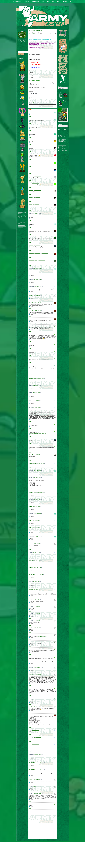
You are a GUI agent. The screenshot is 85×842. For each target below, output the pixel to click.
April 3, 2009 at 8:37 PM (38, 286)
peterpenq (30, 506)
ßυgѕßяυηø (30, 197)
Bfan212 (30, 204)
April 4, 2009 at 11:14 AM (40, 762)
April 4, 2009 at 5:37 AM (36, 392)
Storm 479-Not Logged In (33, 260)
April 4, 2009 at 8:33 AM (37, 589)
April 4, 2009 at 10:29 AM (37, 737)
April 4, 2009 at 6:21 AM (37, 477)
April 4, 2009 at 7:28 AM (37, 536)
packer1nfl (30, 779)
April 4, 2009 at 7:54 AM (40, 574)
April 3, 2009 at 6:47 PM (37, 190)
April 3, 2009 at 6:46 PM (35, 183)
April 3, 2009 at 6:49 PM (37, 197)
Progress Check (32, 106)
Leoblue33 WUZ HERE (32, 463)
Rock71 (30, 520)
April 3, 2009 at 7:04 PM (36, 213)
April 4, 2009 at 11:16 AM (40, 769)
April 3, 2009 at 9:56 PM (37, 302)
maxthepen (30, 634)
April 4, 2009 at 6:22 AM (40, 492)
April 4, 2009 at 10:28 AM (35, 730)
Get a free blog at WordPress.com (37, 839)
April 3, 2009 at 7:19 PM (45, 253)
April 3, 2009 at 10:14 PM (36, 325)
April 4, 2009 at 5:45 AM (36, 407)
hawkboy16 (31, 560)
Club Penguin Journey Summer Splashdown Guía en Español (22, 216)
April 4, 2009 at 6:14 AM (40, 463)
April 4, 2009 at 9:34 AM (37, 634)
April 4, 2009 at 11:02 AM (37, 754)
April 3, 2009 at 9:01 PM (36, 295)
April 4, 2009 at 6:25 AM (37, 499)
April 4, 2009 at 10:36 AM (35, 744)
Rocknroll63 (31, 302)
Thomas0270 (31, 190)
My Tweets (60, 131)
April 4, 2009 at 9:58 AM (35, 648)
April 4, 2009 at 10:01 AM (37, 667)
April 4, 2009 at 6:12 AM (37, 454)
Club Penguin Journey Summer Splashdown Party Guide (22, 219)
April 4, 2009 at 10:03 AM (37, 674)
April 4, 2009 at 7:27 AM (35, 527)
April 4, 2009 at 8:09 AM (36, 581)
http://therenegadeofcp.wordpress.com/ (43, 636)
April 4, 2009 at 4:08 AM (36, 385)
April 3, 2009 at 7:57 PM (37, 279)
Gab (59, 146)
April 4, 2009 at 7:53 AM (37, 567)
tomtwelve (30, 295)
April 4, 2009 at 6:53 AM (36, 506)
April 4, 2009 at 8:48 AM (37, 613)
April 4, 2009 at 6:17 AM (37, 470)
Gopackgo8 (31, 589)
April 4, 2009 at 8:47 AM (37, 606)
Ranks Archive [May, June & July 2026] (62, 136)
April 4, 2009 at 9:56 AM (37, 641)
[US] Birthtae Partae (64, 150)
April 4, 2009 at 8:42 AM (36, 599)
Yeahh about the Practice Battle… (40, 106)
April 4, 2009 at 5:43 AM (36, 400)
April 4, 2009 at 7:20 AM (35, 520)
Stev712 (30, 325)
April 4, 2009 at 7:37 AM (36, 543)
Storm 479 (30, 714)
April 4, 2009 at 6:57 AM (37, 513)
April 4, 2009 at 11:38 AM (37, 793)
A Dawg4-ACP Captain (32, 492)
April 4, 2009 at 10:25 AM (36, 706)
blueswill (30, 627)
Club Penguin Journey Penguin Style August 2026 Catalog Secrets (22, 226)
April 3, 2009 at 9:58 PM (37, 310)
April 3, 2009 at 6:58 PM (36, 204)
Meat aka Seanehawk (32, 574)
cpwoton (30, 543)
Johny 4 (30, 599)
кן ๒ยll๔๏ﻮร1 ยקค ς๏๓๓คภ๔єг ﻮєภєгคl (34, 253)
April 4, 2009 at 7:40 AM (36, 552)
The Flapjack (31, 567)
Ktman (30, 648)
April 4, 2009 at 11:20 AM (36, 786)
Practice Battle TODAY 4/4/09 (35, 30)
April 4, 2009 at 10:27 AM (36, 714)
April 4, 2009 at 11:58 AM (37, 803)
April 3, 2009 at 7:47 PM (37, 268)
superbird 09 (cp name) (32, 378)
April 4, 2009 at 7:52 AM (37, 560)
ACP (33, 102)
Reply (30, 116)
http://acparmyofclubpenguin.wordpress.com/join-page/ (37, 433)
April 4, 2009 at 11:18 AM (36, 779)
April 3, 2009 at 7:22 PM (41, 260)
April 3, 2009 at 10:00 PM (37, 318)
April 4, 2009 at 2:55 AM (40, 378)
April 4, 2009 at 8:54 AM (36, 627)
